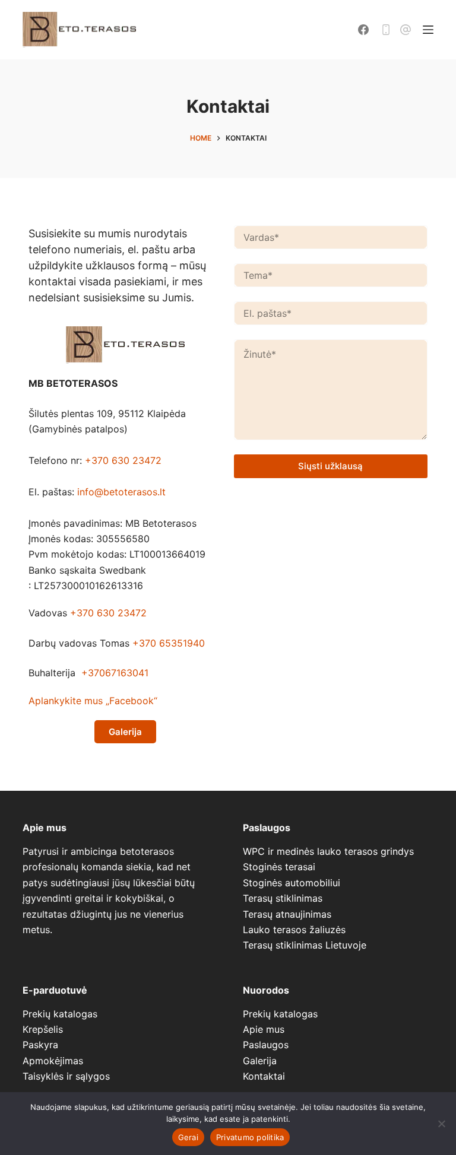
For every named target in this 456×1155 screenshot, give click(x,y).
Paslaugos (266, 1045)
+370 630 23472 (123, 460)
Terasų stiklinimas (282, 898)
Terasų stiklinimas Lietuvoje (304, 945)
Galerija (260, 1061)
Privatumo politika (250, 1137)
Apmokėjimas (53, 1061)
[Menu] (428, 29)
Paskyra (40, 1045)
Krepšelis (43, 1029)
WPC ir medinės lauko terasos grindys (328, 851)
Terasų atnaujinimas (287, 914)
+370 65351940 (168, 643)
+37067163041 (114, 673)
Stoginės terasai (279, 867)
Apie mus (263, 1029)
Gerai (188, 1137)
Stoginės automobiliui (291, 883)
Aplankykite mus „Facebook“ (92, 701)
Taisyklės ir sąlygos (66, 1076)
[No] (441, 1123)
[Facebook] (363, 29)
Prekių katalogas (60, 1014)
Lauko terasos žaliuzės (294, 930)
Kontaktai (264, 1076)
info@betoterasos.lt (121, 492)
